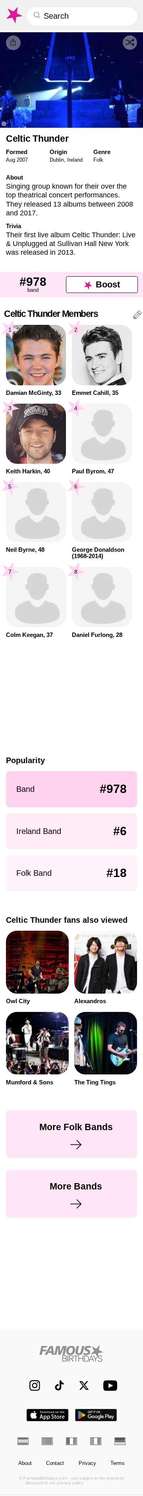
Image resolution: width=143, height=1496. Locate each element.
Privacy (87, 1463)
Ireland (75, 160)
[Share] (13, 42)
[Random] (130, 42)
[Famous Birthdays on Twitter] (80, 1385)
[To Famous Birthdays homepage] (13, 15)
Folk (98, 160)
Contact (55, 1463)
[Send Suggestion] (137, 316)
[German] (120, 1441)
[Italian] (95, 1441)
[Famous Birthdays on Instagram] (31, 1385)
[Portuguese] (47, 1441)
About (25, 1463)
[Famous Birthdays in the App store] (47, 1415)
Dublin (57, 160)
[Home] (71, 1353)
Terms (117, 1463)
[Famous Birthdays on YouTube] (108, 1385)
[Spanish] (23, 1441)
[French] (71, 1441)
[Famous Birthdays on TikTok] (56, 1385)
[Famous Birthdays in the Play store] (96, 1415)
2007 (22, 160)
